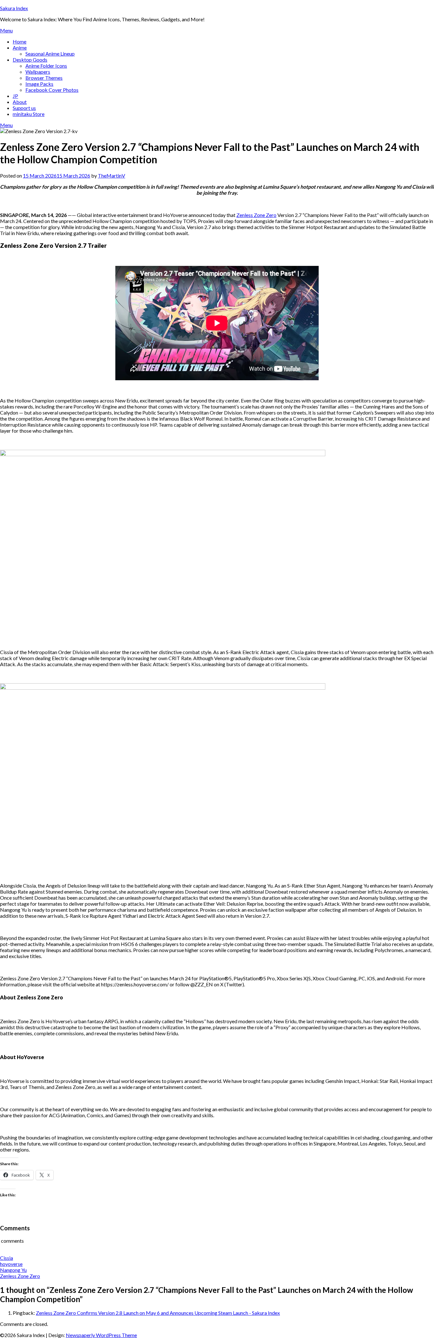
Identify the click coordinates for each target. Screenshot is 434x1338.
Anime (20, 47)
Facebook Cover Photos (51, 90)
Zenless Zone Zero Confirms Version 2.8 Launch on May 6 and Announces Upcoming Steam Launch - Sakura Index (158, 1313)
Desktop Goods (30, 60)
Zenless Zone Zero (256, 215)
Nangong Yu (13, 1270)
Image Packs (39, 84)
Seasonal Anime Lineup (50, 54)
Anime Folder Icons (46, 66)
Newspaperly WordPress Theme (101, 1335)
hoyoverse (11, 1264)
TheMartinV (111, 175)
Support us (24, 108)
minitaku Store (28, 114)
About (20, 102)
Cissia (6, 1258)
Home (19, 41)
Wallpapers (37, 72)
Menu (6, 30)
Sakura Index (14, 8)
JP (15, 96)
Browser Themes (44, 78)
